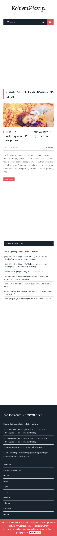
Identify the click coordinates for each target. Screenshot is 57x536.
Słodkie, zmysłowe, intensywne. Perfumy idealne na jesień (27, 136)
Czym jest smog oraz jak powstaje (28, 271)
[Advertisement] (28, 54)
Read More (9, 179)
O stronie (7, 464)
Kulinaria (7, 508)
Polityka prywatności (12, 470)
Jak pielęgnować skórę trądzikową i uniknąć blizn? (29, 298)
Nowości (50, 148)
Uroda (6, 475)
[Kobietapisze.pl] (28, 8)
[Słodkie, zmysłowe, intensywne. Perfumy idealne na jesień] (28, 115)
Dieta (5, 481)
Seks (5, 492)
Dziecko (6, 497)
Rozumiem (35, 532)
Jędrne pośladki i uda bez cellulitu (24, 251)
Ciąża (5, 486)
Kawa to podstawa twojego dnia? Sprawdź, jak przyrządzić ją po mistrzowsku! (26, 277)
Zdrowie (6, 503)
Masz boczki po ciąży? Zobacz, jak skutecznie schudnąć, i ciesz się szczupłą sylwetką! (25, 258)
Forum (6, 514)
